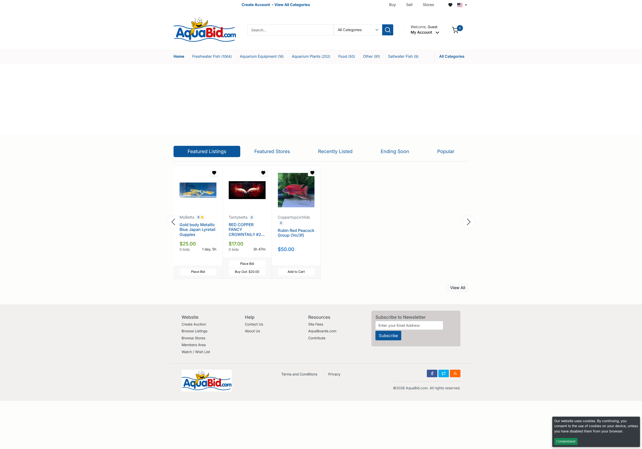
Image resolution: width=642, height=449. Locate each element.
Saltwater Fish (403, 56)
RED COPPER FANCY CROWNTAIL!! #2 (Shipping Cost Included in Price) (245, 234)
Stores (428, 4)
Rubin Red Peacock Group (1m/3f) (296, 233)
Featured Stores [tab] (272, 151)
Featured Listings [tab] (207, 151)
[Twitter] (443, 373)
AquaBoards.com (322, 331)
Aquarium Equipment (262, 56)
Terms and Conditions (299, 374)
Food (346, 56)
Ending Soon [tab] (395, 151)
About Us (252, 331)
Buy (392, 4)
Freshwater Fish (212, 56)
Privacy (334, 374)
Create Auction (194, 324)
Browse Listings (194, 331)
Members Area (194, 345)
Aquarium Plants (311, 56)
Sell (409, 4)
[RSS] (455, 373)
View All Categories (292, 4)
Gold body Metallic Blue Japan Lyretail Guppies (197, 229)
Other (371, 56)
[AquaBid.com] (205, 29)
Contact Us (254, 324)
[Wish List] (450, 5)
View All (457, 287)
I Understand (565, 441)
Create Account (256, 4)
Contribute (317, 338)
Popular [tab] (445, 151)
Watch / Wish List (196, 352)
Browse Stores (193, 338)
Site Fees (315, 324)
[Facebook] (432, 373)
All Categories (451, 56)
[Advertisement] (321, 98)
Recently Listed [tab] (335, 151)
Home (179, 56)
